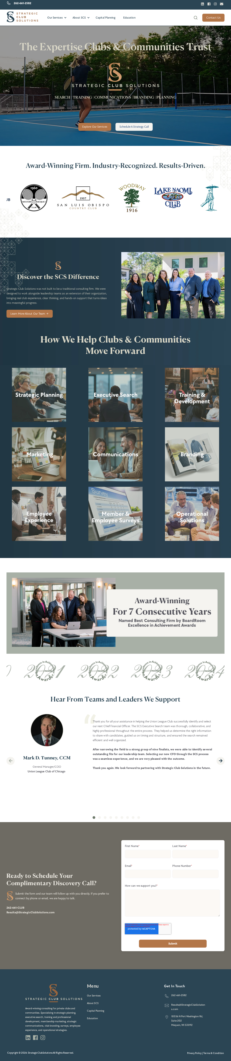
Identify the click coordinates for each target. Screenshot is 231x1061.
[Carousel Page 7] (127, 817)
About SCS (79, 17)
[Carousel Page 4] (110, 817)
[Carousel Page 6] (122, 817)
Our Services (54, 17)
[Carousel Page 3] (105, 817)
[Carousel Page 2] (99, 817)
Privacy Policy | (195, 1053)
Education (129, 17)
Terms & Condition (213, 1053)
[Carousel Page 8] (133, 817)
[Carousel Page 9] (138, 817)
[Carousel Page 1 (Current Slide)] (94, 817)
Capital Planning (105, 17)
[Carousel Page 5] (116, 817)
